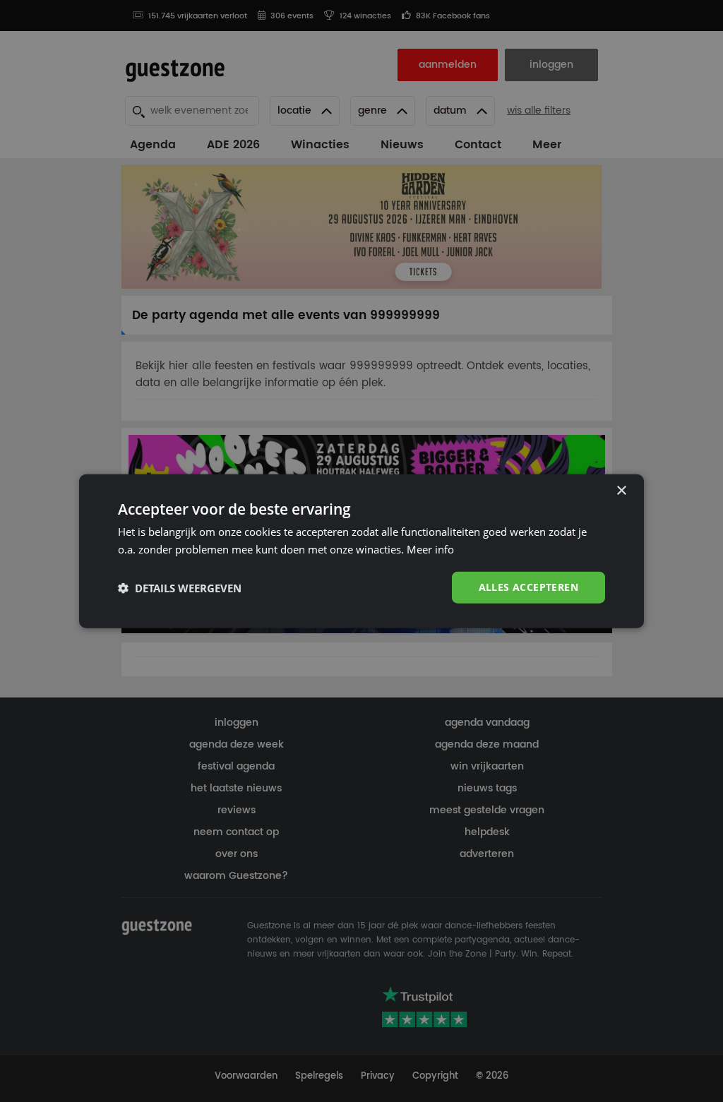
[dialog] (361, 551)
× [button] (621, 490)
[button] (179, 587)
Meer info (430, 548)
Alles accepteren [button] (528, 587)
